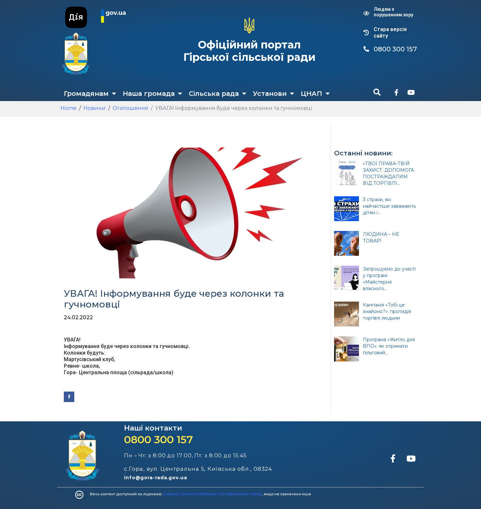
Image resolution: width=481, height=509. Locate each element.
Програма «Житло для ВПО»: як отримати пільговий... (389, 346)
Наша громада (149, 93)
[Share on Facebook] (69, 397)
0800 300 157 (158, 439)
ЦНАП (311, 93)
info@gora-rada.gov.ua (155, 478)
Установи (270, 93)
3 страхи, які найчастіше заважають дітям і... (389, 206)
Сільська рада (214, 93)
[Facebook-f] (396, 92)
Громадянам (86, 93)
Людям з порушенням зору (393, 12)
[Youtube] (411, 92)
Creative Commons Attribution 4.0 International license (212, 494)
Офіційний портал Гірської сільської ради (249, 50)
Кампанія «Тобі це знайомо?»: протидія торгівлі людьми (387, 311)
